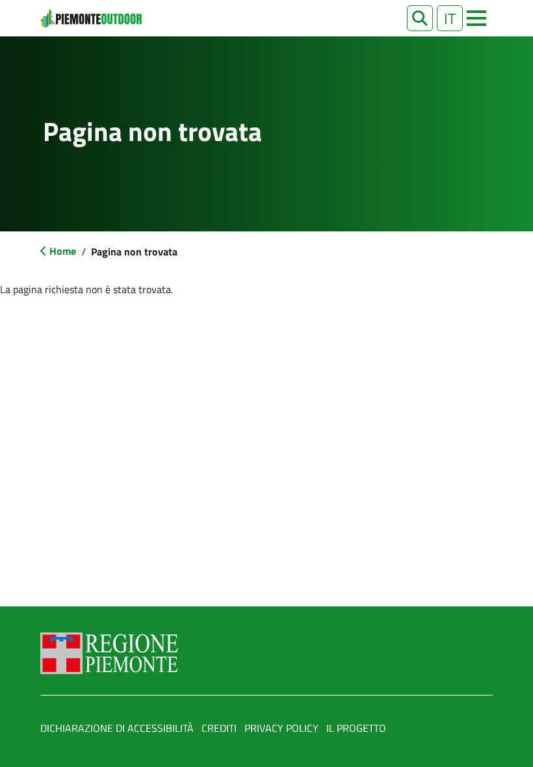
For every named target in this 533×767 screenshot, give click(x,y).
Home (62, 251)
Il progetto (356, 728)
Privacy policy (281, 728)
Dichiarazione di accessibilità (117, 728)
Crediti (219, 728)
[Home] (91, 18)
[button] (420, 18)
